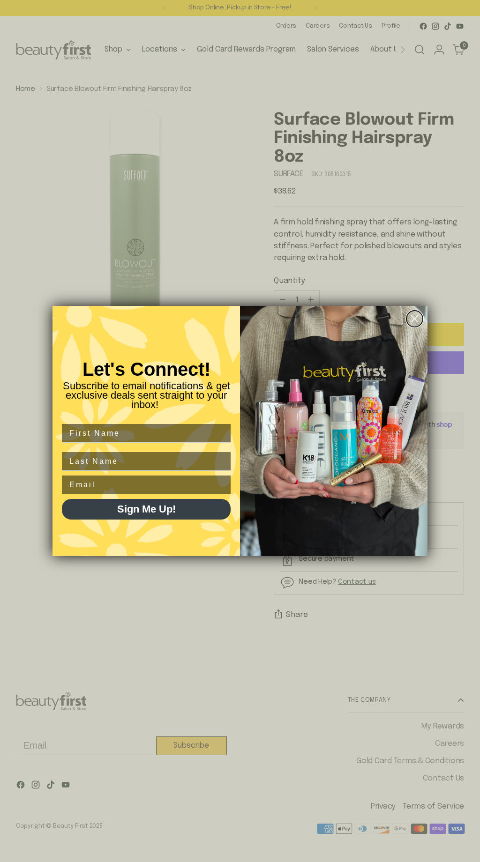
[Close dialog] (414, 319)
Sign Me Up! (146, 509)
